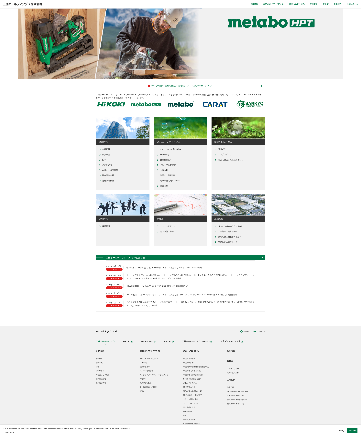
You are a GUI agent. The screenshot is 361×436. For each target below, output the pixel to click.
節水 (185, 416)
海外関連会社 (108, 180)
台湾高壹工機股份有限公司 (230, 237)
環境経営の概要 (189, 359)
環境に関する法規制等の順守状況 (196, 367)
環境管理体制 (188, 363)
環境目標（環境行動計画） (193, 375)
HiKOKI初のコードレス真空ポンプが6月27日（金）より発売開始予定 (157, 286)
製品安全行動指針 (168, 175)
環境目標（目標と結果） (192, 371)
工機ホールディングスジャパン (196, 341)
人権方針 (164, 170)
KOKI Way (164, 154)
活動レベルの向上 (190, 383)
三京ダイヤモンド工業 (230, 341)
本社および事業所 (110, 170)
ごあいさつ (107, 165)
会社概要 (106, 149)
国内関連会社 (108, 175)
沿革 (104, 160)
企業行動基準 (166, 160)
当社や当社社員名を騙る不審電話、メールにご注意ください (181, 86)
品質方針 (164, 186)
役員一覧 (106, 154)
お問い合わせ (352, 4)
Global (246, 331)
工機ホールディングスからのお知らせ (125, 257)
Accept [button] (352, 431)
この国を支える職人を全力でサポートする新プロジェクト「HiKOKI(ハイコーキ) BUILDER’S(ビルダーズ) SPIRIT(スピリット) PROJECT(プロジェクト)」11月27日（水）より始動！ (190, 304)
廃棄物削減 (187, 411)
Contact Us (261, 331)
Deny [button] (341, 431)
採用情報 (314, 4)
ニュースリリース (168, 226)
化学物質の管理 (189, 419)
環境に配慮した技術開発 (192, 395)
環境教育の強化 (189, 387)
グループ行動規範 (168, 165)
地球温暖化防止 (189, 407)
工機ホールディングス (106, 341)
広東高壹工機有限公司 (228, 231)
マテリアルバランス (191, 403)
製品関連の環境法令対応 (192, 391)
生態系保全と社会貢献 (191, 424)
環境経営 (222, 149)
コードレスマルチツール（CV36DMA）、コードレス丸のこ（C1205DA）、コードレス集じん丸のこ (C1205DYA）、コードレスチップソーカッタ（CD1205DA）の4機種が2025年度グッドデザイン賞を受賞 (190, 277)
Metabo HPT (147, 341)
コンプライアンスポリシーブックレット (155, 375)
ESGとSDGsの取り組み (170, 149)
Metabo (167, 341)
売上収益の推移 (167, 231)
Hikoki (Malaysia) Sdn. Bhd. (230, 226)
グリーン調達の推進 (191, 399)
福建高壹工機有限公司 (228, 242)
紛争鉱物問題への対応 (170, 180)
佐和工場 (230, 387)
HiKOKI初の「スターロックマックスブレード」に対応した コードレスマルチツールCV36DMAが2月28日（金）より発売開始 (181, 294)
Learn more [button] (9, 432)
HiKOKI (126, 341)
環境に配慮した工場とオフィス (232, 160)
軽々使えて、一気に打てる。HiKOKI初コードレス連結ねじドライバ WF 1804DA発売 (164, 267)
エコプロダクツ (225, 154)
